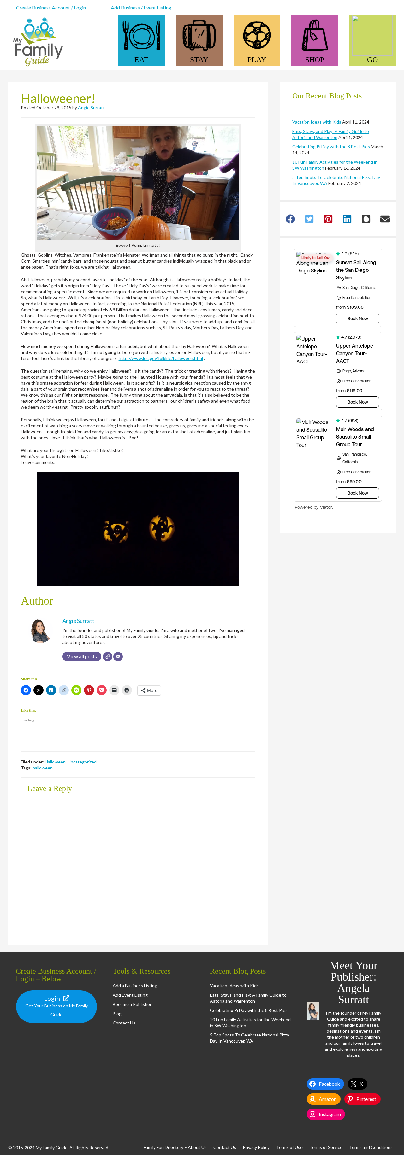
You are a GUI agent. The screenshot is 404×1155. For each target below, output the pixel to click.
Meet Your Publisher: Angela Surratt (353, 982)
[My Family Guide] (36, 67)
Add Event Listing (130, 995)
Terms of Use (289, 1147)
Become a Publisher (132, 1004)
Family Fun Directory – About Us (175, 1147)
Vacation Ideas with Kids (316, 122)
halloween (43, 767)
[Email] (118, 656)
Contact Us (124, 1022)
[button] (138, 183)
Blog (117, 1013)
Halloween (55, 761)
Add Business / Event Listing (141, 7)
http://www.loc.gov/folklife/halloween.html (161, 358)
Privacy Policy (256, 1147)
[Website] (107, 656)
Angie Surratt (91, 107)
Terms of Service (325, 1147)
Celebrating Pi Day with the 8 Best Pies (331, 146)
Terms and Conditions (371, 1147)
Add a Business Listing (135, 985)
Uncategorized (82, 761)
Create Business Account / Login (51, 7)
